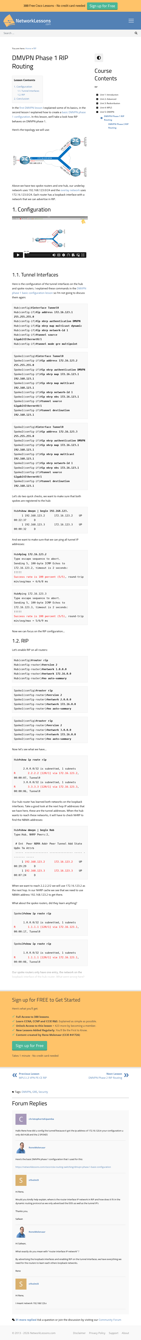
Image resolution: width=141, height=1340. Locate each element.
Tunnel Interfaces (30, 90)
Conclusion (23, 98)
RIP (34, 48)
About (125, 1333)
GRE (34, 1091)
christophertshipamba (41, 1119)
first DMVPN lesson (30, 107)
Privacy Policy (97, 1333)
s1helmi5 (34, 1180)
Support (113, 1333)
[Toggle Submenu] (97, 95)
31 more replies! (25, 1319)
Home (28, 48)
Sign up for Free (30, 1045)
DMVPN (26, 1091)
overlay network (70, 190)
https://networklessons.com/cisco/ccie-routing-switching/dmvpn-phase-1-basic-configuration (63, 1166)
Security (43, 1091)
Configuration (24, 86)
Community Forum (110, 1319)
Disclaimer (79, 1333)
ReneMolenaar (37, 1147)
